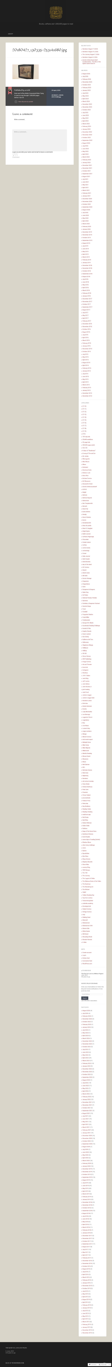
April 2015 (86, 360)
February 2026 (87, 79)
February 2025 (87, 87)
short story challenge (89, 845)
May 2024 (85, 96)
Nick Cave (85, 773)
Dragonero (86, 581)
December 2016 (87, 324)
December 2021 (87, 165)
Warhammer (86, 923)
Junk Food (86, 692)
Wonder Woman (87, 939)
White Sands (86, 931)
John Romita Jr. (87, 686)
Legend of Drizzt (87, 717)
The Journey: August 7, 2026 (91, 54)
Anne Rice (85, 475)
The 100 (85, 873)
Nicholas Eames (87, 770)
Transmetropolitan (88, 900)
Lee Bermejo (86, 714)
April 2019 (86, 254)
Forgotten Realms (88, 614)
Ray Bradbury (86, 806)
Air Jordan (85, 456)
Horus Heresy (87, 656)
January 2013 (87, 390)
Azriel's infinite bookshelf (90, 486)
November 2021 (87, 168)
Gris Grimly (86, 636)
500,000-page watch (89, 445)
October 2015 (87, 351)
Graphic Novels (87, 631)
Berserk (85, 506)
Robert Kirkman (87, 823)
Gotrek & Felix (87, 628)
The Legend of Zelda (89, 878)
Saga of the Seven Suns (89, 831)
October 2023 (87, 110)
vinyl (84, 914)
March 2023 (86, 123)
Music (84, 762)
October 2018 (87, 271)
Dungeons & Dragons (89, 589)
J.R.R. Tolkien (86, 675)
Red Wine (85, 820)
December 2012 (87, 393)
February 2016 (87, 343)
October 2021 (87, 171)
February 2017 (87, 321)
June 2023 (86, 115)
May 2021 (85, 185)
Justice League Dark (88, 698)
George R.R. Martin (88, 623)
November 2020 (87, 201)
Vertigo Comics (87, 912)
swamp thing (86, 867)
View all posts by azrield (25, 101)
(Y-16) (84, 423)
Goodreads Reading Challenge (91, 625)
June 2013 (86, 376)
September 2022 (87, 140)
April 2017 (86, 318)
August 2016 (86, 332)
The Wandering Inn (88, 887)
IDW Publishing (87, 659)
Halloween (86, 642)
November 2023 (87, 107)
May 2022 (85, 151)
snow (84, 848)
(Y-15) (84, 420)
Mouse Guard (86, 756)
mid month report (88, 739)
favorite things (87, 606)
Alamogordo (86, 459)
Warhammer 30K (87, 925)
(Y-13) (84, 414)
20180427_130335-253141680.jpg (39, 50)
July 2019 (85, 246)
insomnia (85, 667)
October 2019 (87, 237)
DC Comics (86, 567)
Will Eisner (85, 934)
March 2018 (86, 290)
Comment (15, 157)
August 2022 (86, 143)
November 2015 (87, 349)
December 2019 (87, 232)
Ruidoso (85, 828)
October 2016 (87, 329)
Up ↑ (104, 1363)
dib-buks (85, 575)
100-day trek (86, 436)
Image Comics (87, 661)
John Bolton (86, 684)
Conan (84, 553)
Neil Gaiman (86, 764)
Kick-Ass (85, 703)
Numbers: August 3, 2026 (90, 57)
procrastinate (86, 798)
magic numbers (87, 731)
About (10, 34)
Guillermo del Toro (88, 639)
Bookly (84, 514)
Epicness (85, 600)
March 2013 (86, 385)
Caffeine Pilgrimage (88, 536)
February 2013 (87, 387)
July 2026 (85, 76)
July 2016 (85, 335)
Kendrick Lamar (87, 700)
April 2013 (86, 382)
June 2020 (86, 215)
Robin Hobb (86, 825)
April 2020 (86, 221)
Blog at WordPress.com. (15, 1363)
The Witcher (86, 889)
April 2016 (86, 337)
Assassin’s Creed (87, 484)
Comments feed (87, 961)
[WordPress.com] (13, 154)
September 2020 (87, 207)
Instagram (85, 670)
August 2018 (86, 276)
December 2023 (87, 104)
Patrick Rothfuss (87, 787)
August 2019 (86, 243)
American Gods (87, 470)
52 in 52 (85, 448)
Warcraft (85, 920)
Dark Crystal (86, 559)
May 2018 (85, 285)
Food (84, 609)
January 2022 (87, 162)
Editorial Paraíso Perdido (90, 598)
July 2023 (85, 112)
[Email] (17, 154)
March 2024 (86, 101)
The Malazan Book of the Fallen (92, 881)
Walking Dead (86, 917)
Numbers (85, 778)
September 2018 (87, 274)
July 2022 (85, 146)
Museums (85, 759)
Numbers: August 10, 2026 (90, 51)
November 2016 (87, 326)
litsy (84, 723)
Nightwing (85, 775)
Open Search (104, 34)
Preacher (85, 792)
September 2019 (87, 240)
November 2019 (87, 235)
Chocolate (85, 539)
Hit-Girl (85, 653)
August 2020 (86, 210)
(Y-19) (84, 431)
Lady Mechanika (87, 711)
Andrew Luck (86, 473)
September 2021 (87, 174)
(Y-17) (84, 425)
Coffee (85, 545)
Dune (84, 586)
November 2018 (87, 268)
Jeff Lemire (86, 681)
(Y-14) (84, 417)
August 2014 (86, 362)
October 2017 (87, 304)
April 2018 (86, 287)
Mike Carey (86, 745)
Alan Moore (86, 461)
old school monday (88, 781)
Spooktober (86, 853)
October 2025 (87, 85)
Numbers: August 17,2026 (90, 49)
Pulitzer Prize (86, 800)
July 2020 (85, 212)
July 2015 (85, 354)
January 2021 (87, 196)
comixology (86, 550)
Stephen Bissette (87, 862)
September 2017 (87, 307)
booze (84, 520)
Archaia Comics (87, 478)
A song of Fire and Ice (89, 453)
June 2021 (86, 182)
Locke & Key (86, 728)
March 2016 (86, 340)
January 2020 (87, 229)
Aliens (84, 464)
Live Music (86, 725)
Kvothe (85, 709)
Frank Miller (86, 617)
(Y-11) (84, 409)
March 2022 (86, 157)
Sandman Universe (88, 834)
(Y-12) (84, 411)
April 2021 (86, 187)
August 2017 (86, 310)
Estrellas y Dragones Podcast (91, 603)
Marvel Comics (87, 737)
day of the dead (87, 564)
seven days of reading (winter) (91, 839)
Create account (87, 952)
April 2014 (86, 365)
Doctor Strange (87, 578)
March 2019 (86, 257)
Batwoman (86, 500)
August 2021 (86, 176)
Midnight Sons (87, 742)
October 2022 (87, 137)
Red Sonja (85, 817)
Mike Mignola (86, 748)
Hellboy (85, 650)
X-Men (84, 942)
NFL (84, 767)
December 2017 (87, 299)
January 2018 (87, 296)
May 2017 (85, 315)
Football (85, 611)
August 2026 (86, 73)
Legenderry (86, 720)
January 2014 (87, 371)
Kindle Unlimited (87, 706)
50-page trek (86, 442)
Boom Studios (87, 517)
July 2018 (85, 279)
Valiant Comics (87, 909)
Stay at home (86, 859)
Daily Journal (86, 556)
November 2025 (87, 82)
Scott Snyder (86, 837)
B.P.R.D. (85, 489)
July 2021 (85, 179)
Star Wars (85, 856)
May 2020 (85, 218)
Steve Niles (86, 864)
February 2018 (87, 293)
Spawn (84, 850)
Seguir (85, 998)
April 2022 (86, 154)
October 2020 (87, 204)
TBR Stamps (86, 870)
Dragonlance (86, 584)
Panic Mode (86, 784)
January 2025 (87, 90)
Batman (85, 495)
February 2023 (87, 126)
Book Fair (85, 509)
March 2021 (86, 190)
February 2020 (87, 226)
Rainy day (85, 803)
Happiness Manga (88, 645)
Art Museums (86, 481)
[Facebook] (15, 154)
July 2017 (85, 312)
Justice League (87, 695)
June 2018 (86, 282)
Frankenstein (86, 620)
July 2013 (85, 374)
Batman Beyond (87, 498)
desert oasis (86, 573)
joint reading (86, 689)
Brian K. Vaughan (87, 528)
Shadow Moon (87, 842)
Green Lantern (87, 634)
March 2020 (86, 224)
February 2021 (87, 193)
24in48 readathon (88, 439)
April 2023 (86, 121)
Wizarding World (87, 937)
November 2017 (87, 301)
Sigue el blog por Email (89, 983)
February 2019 (87, 260)
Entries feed (86, 958)
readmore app (87, 814)
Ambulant (85, 467)
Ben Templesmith (88, 503)
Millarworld (86, 750)
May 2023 (85, 118)
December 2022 (87, 132)
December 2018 (87, 265)
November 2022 (87, 135)
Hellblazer (85, 648)
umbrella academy (88, 903)
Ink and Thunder (87, 664)
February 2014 (87, 368)
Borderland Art (87, 523)
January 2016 (87, 346)
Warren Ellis (86, 928)
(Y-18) (84, 428)
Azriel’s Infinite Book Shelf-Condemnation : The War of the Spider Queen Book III (92, 61)
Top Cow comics (87, 898)
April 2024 (86, 98)
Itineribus (85, 673)
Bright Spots (86, 531)
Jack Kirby (85, 678)
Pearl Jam (85, 789)
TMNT (84, 892)
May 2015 (85, 357)
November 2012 (87, 396)
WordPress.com (87, 963)
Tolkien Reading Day (88, 895)
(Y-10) (84, 406)
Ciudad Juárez (87, 542)
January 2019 (87, 262)
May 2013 (85, 379)
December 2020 (87, 199)
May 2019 (85, 251)
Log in (84, 955)
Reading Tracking (87, 812)
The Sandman (86, 884)
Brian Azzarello (87, 525)
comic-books (86, 548)
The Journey (86, 875)
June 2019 (86, 249)
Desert (84, 570)
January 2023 (87, 129)
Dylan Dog (85, 592)
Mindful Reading (87, 753)
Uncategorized (87, 906)
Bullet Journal (86, 534)
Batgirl (84, 492)
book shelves (86, 511)
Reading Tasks (87, 809)
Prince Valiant (86, 795)
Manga (84, 734)
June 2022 (86, 148)
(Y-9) (84, 434)
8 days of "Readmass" (89, 450)
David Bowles (86, 561)
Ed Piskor (85, 595)
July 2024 (85, 93)
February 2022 (87, 160)
